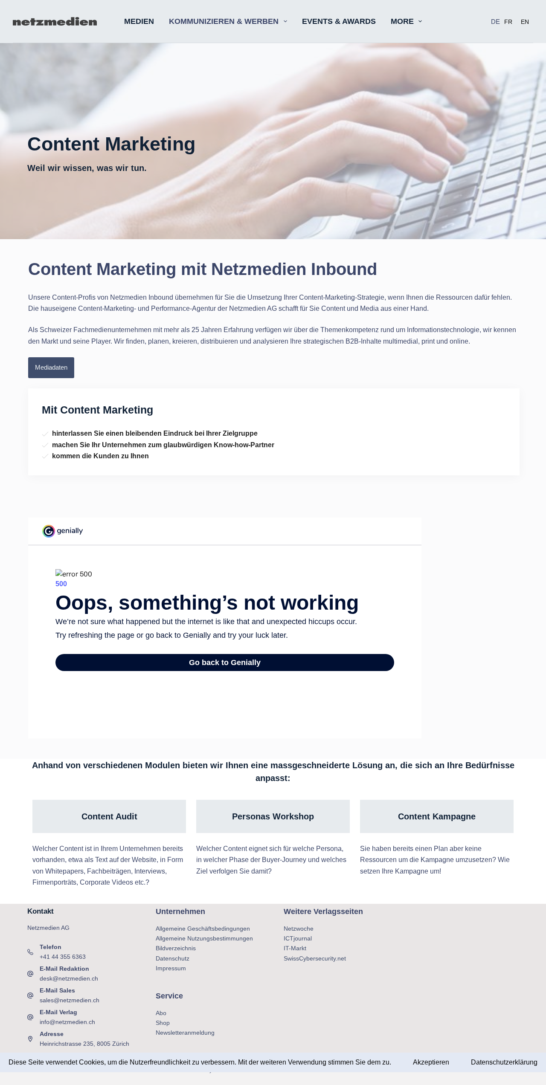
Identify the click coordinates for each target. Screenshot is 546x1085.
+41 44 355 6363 (63, 956)
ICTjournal (298, 938)
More (402, 21)
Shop (163, 1022)
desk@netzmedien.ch (69, 978)
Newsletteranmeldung (185, 1032)
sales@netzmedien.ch (69, 1000)
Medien (139, 21)
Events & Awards (339, 21)
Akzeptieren (431, 1062)
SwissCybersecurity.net (315, 958)
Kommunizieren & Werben (224, 21)
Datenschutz (172, 958)
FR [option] (508, 21)
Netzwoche (299, 928)
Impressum (171, 968)
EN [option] (525, 21)
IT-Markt (295, 948)
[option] (508, 22)
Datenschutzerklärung (504, 1062)
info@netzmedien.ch (67, 1021)
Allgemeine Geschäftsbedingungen (203, 928)
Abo (161, 1013)
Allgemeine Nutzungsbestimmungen (204, 938)
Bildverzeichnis (176, 948)
